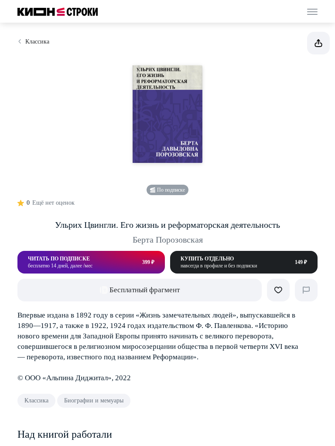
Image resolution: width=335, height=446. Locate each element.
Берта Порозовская (168, 239)
